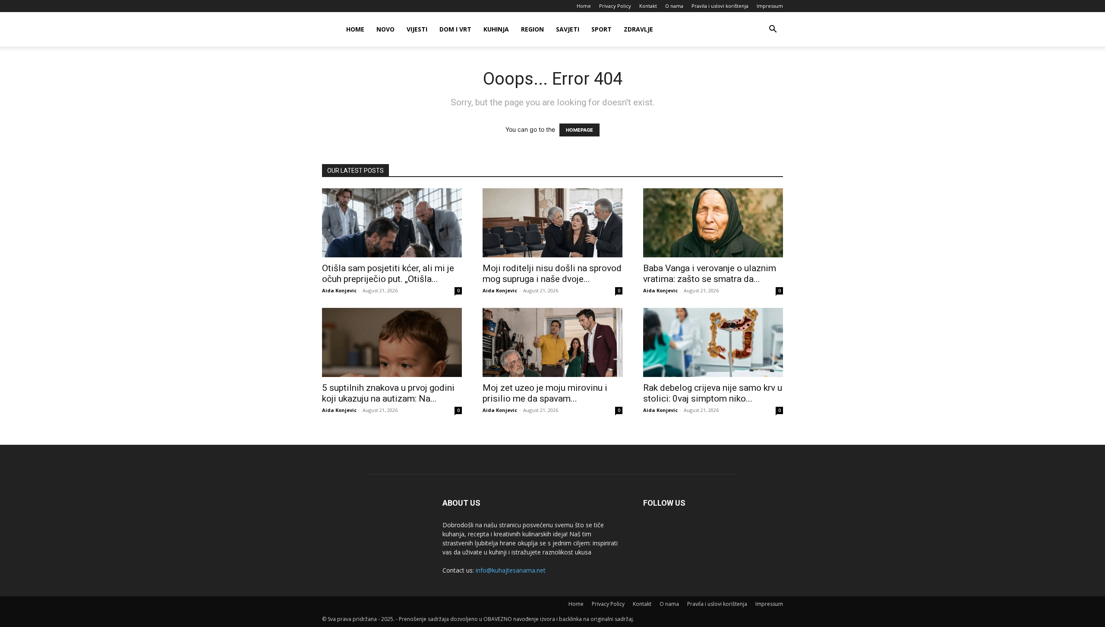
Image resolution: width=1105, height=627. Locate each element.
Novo (385, 29)
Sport (601, 29)
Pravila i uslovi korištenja (719, 6)
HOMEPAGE (579, 130)
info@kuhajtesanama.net (511, 570)
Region (532, 29)
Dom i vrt (455, 29)
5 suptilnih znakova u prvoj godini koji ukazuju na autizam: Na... (388, 393)
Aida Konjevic (339, 290)
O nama (674, 6)
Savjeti (567, 29)
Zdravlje (638, 29)
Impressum (770, 6)
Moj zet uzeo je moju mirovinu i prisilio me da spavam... (545, 393)
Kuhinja (496, 29)
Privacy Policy (615, 6)
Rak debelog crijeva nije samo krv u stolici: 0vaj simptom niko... (712, 393)
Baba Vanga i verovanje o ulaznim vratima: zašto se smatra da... (709, 273)
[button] (772, 30)
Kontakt (648, 6)
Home (584, 6)
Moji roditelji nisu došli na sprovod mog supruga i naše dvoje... (552, 273)
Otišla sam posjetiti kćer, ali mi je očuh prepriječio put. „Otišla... (388, 273)
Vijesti (417, 29)
